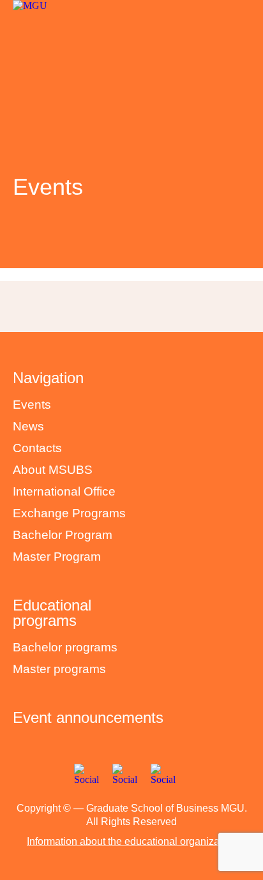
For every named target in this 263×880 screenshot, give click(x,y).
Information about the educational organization (131, 841)
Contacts (37, 448)
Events (32, 404)
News (28, 426)
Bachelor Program (62, 535)
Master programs (59, 669)
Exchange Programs (69, 513)
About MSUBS (53, 470)
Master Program (57, 556)
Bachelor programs (65, 647)
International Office (64, 491)
